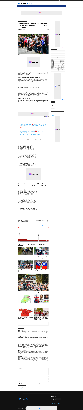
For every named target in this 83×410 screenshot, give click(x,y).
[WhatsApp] (25, 31)
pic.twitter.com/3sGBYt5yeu (30, 134)
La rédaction (21, 29)
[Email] (27, 31)
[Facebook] (59, 0)
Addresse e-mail (53, 108)
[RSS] (62, 0)
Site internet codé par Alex (56, 403)
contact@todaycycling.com (34, 405)
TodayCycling (54, 115)
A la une (19, 21)
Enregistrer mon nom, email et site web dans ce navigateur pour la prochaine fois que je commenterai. (33, 383)
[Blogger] (51, 399)
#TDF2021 (23, 133)
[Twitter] (63, 0)
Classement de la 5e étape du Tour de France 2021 (42, 221)
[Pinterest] (23, 31)
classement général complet (27, 185)
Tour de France (25, 21)
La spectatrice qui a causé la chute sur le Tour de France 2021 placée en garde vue (25, 221)
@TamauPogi (38, 124)
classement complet (26, 141)
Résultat (22, 21)
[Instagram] (60, 0)
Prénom (52, 105)
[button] (64, 6)
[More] (29, 31)
